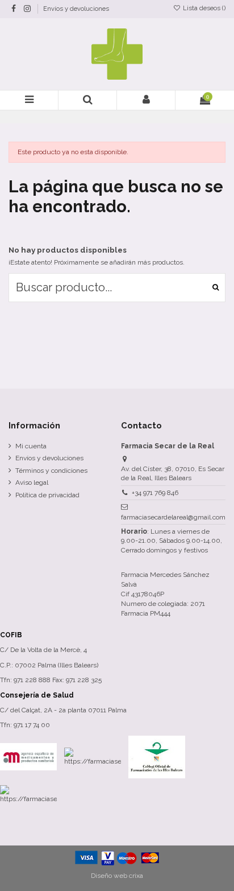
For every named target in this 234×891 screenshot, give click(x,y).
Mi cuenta (31, 446)
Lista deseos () (203, 8)
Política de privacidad (47, 495)
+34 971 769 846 (155, 493)
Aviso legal (31, 482)
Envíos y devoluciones (76, 9)
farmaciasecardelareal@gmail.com (173, 517)
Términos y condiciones (51, 471)
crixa (136, 876)
